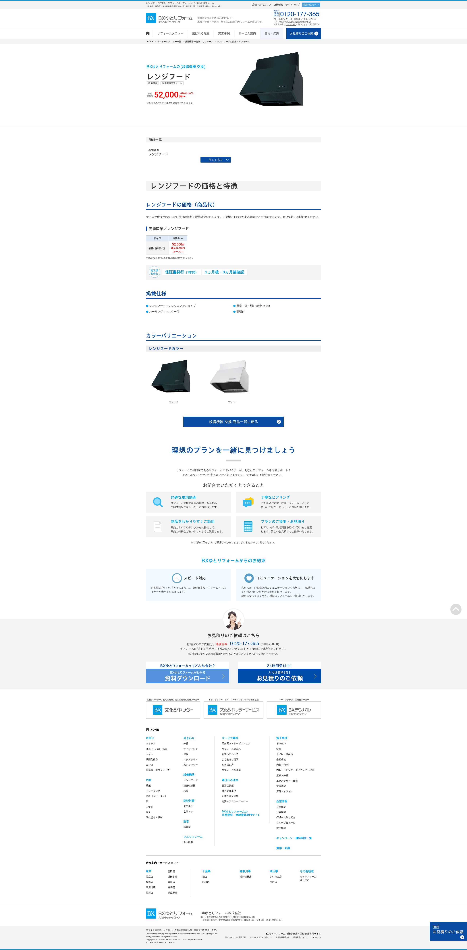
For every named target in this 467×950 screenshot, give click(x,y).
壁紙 (148, 785)
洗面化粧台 (152, 759)
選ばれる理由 (230, 780)
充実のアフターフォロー (235, 801)
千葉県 (206, 871)
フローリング (153, 790)
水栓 (186, 790)
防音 (186, 821)
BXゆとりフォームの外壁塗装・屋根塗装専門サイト (293, 933)
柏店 (204, 876)
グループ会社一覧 (285, 822)
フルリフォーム (193, 836)
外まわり (189, 738)
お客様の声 (228, 764)
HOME (150, 41)
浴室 (278, 749)
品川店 (149, 892)
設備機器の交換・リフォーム (199, 41)
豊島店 (171, 882)
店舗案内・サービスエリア (236, 743)
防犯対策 (189, 800)
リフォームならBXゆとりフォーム (160, 942)
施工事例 (281, 738)
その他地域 (307, 871)
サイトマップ (292, 4)
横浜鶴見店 (246, 876)
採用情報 (281, 828)
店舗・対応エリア (261, 4)
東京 (148, 871)
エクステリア (191, 759)
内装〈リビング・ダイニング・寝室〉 (296, 770)
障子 (148, 812)
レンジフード (191, 780)
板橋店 (149, 882)
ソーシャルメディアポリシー (261, 937)
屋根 (186, 754)
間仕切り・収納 (154, 817)
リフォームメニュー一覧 (169, 41)
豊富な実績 (228, 785)
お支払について (230, 754)
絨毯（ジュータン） (156, 796)
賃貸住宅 (281, 786)
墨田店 (171, 871)
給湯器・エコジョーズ (158, 770)
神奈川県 (245, 871)
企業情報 (278, 4)
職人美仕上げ (229, 790)
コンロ (149, 764)
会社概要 (281, 806)
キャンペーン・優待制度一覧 (294, 838)
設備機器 (189, 774)
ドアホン (188, 806)
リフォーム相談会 (231, 770)
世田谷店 (172, 876)
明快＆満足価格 (230, 796)
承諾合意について (300, 937)
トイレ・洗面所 (284, 754)
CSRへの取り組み (286, 817)
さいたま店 (276, 876)
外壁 (186, 743)
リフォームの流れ (231, 749)
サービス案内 (230, 738)
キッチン (150, 743)
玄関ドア (188, 811)
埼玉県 (274, 871)
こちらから (291, 24)
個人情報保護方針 (283, 937)
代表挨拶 (281, 812)
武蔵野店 (172, 892)
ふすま (149, 806)
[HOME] (149, 31)
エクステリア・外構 (287, 780)
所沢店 (273, 882)
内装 (148, 780)
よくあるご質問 (230, 759)
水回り (150, 738)
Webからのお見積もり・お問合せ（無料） (448, 931)
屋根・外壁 (282, 775)
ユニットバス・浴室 (156, 749)
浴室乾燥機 (189, 785)
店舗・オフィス (284, 791)
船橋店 (205, 882)
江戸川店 (150, 887)
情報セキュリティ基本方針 (235, 937)
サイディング (191, 749)
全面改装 (188, 842)
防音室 (187, 827)
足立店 (149, 876)
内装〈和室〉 (283, 764)
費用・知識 (283, 848)
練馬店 (171, 887)
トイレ (149, 754)
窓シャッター (191, 764)
